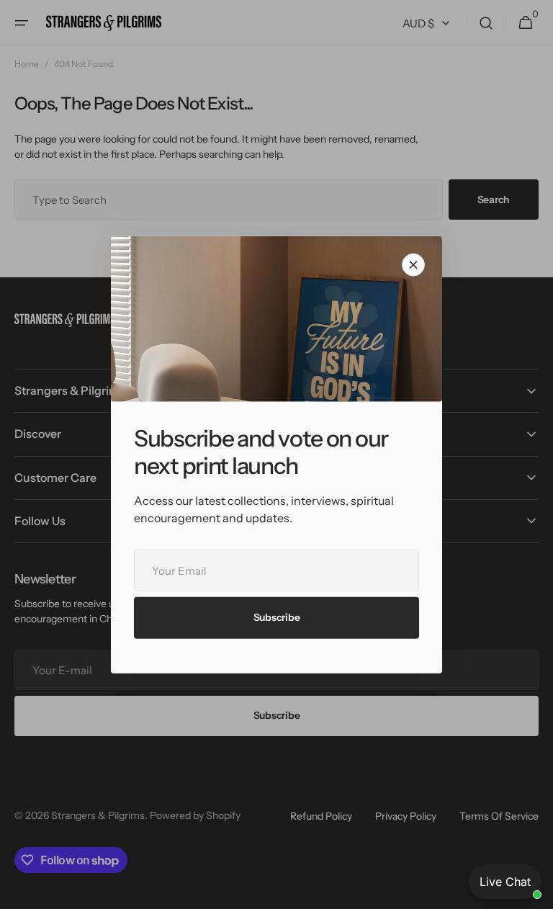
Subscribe (276, 617)
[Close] (413, 265)
